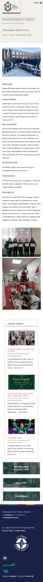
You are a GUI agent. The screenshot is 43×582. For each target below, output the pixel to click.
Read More (18, 368)
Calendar (21, 496)
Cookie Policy (20, 531)
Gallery (21, 482)
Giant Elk (30, 576)
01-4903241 (8, 515)
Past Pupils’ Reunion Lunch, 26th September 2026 (20, 394)
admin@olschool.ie (11, 517)
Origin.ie (13, 576)
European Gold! (14, 438)
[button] (36, 3)
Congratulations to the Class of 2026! (20, 350)
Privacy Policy (7, 531)
